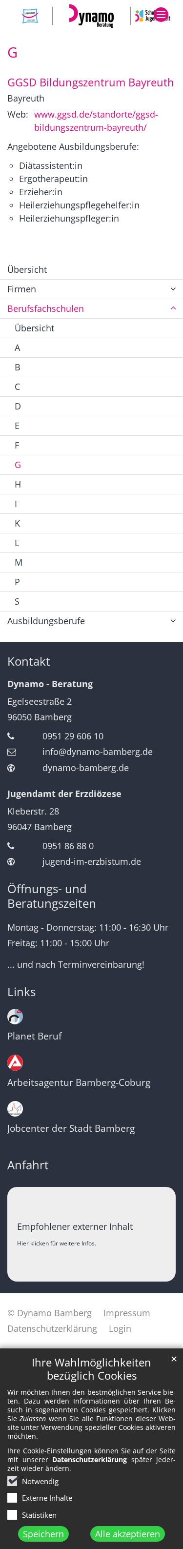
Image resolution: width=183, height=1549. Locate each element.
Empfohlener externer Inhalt (75, 1226)
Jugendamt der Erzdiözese (64, 793)
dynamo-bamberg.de (85, 768)
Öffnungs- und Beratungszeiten (51, 896)
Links (21, 991)
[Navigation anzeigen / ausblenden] (161, 14)
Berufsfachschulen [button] (45, 308)
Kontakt (28, 661)
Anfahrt (28, 1165)
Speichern (43, 1534)
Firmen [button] (21, 289)
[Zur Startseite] (91, 16)
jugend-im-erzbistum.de (91, 861)
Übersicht (27, 269)
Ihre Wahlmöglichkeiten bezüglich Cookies (91, 1369)
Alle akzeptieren (127, 1534)
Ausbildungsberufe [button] (46, 621)
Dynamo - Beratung (50, 684)
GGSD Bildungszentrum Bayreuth (90, 82)
